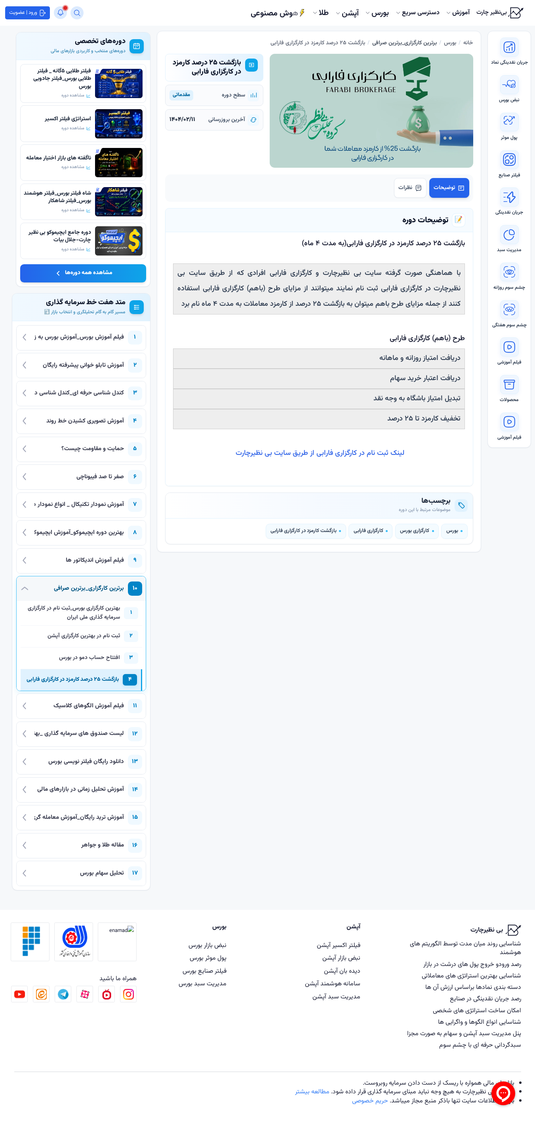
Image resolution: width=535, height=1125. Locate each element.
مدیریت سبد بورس (203, 984)
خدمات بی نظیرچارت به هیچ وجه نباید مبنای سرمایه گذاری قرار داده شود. (421, 1092)
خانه (468, 43)
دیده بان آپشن (342, 971)
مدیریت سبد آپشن (336, 997)
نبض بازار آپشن (341, 958)
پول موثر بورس (208, 958)
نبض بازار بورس (207, 945)
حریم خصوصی (370, 1101)
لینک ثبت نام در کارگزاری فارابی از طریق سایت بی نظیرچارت (319, 453)
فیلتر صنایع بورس (205, 971)
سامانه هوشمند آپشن (332, 984)
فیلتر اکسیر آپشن (338, 945)
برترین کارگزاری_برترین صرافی (404, 43)
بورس (450, 43)
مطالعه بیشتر (312, 1092)
